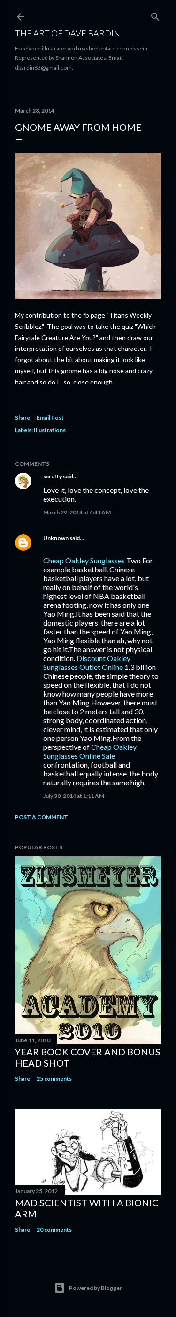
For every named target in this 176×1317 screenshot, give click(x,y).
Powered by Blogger (95, 1287)
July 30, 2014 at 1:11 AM (73, 795)
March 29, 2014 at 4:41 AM (77, 512)
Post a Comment (41, 816)
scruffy (52, 476)
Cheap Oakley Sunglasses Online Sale (90, 751)
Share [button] (22, 417)
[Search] (155, 15)
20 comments (54, 1229)
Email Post (50, 417)
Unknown (56, 537)
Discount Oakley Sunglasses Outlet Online (86, 662)
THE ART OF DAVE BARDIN (67, 33)
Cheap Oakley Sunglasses (84, 560)
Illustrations (50, 430)
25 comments (54, 1078)
